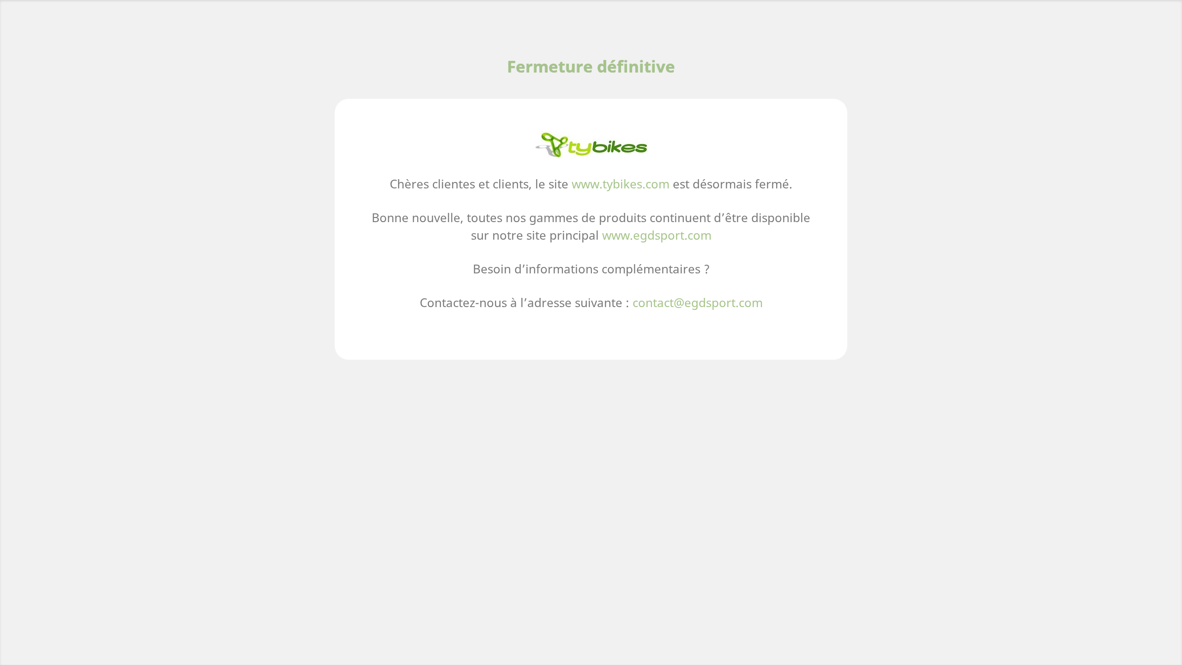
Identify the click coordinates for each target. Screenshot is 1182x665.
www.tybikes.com (620, 183)
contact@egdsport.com (698, 302)
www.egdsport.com (657, 235)
